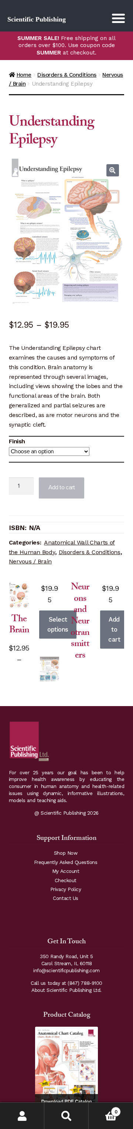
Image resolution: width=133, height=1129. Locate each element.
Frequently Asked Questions (66, 862)
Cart (103, 1109)
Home (24, 75)
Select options (57, 624)
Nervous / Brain (30, 561)
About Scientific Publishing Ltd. (66, 990)
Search (66, 1116)
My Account (65, 871)
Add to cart (61, 487)
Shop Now (65, 853)
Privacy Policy (65, 889)
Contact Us (65, 898)
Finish (17, 441)
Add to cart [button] (114, 629)
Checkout (65, 880)
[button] (112, 170)
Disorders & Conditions (66, 75)
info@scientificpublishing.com (66, 970)
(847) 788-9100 (85, 983)
